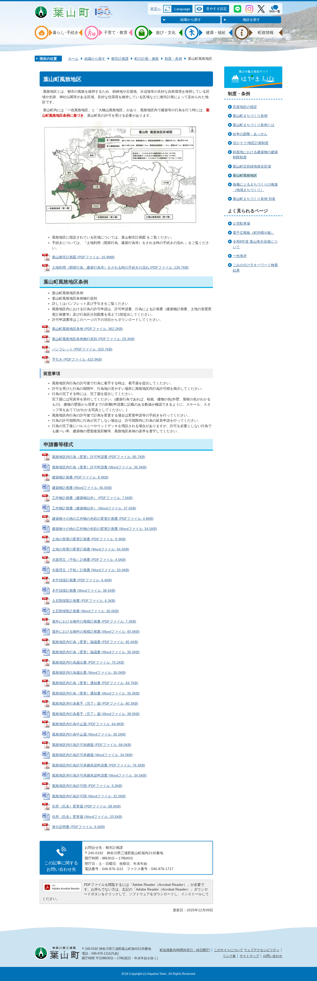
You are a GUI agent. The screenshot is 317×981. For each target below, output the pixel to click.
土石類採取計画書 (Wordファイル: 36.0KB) (85, 611)
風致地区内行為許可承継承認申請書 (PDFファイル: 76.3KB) (98, 765)
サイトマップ (249, 956)
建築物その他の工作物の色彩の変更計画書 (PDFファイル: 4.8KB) (103, 519)
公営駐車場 (241, 223)
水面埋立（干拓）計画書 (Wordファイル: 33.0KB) (90, 570)
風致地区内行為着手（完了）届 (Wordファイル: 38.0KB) (96, 714)
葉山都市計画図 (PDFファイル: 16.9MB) (83, 257)
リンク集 (229, 956)
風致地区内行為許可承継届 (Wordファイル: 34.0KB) (92, 755)
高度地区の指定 (245, 107)
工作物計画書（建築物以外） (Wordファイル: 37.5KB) (94, 508)
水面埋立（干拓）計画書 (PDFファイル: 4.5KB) (89, 560)
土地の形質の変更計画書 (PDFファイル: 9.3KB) (89, 539)
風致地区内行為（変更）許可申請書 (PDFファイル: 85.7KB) (98, 457)
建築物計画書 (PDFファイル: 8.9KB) (80, 477)
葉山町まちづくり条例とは (253, 125)
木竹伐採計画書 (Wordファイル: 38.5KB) (83, 590)
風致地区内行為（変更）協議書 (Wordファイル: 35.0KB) (96, 652)
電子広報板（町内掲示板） (253, 233)
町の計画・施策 (146, 59)
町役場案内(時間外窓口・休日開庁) (185, 950)
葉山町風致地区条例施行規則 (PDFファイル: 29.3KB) (93, 339)
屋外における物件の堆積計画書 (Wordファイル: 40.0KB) (96, 631)
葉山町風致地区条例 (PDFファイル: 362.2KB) (87, 329)
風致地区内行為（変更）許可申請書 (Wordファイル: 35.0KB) (99, 467)
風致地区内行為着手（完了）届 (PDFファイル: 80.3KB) (95, 703)
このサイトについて (228, 950)
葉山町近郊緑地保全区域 (252, 166)
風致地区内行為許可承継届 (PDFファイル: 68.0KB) (91, 745)
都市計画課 (120, 59)
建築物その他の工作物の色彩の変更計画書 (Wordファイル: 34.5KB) (104, 529)
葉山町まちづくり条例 (250, 116)
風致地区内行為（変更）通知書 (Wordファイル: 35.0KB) (96, 693)
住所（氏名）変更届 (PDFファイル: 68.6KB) (86, 806)
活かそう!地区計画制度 (250, 143)
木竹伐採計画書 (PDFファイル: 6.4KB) (82, 580)
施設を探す (251, 20)
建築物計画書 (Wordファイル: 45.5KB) (82, 488)
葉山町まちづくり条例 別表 (254, 199)
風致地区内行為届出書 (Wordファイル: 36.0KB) (89, 673)
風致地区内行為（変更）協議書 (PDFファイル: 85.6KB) (95, 642)
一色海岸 (240, 256)
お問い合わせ (272, 956)
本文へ (155, 9)
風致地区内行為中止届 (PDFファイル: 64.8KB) (88, 724)
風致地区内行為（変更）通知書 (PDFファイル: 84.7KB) (95, 683)
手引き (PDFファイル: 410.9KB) (77, 359)
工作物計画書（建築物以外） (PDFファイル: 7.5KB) (92, 498)
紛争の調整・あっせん (250, 134)
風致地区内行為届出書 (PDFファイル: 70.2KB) (88, 662)
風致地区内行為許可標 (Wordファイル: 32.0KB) (89, 796)
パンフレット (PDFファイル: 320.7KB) (82, 349)
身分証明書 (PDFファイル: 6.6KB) (78, 827)
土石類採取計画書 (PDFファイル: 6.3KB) (83, 601)
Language (182, 9)
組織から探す (190, 20)
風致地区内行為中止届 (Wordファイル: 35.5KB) (89, 734)
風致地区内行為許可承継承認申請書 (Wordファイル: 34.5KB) (99, 775)
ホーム (73, 59)
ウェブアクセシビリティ (261, 950)
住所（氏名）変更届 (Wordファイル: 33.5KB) (87, 817)
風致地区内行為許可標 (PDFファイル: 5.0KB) (87, 786)
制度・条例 (173, 59)
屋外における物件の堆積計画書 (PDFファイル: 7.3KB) (94, 621)
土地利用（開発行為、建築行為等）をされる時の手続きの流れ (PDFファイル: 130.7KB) (120, 267)
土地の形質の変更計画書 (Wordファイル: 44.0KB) (90, 549)
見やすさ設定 (216, 9)
